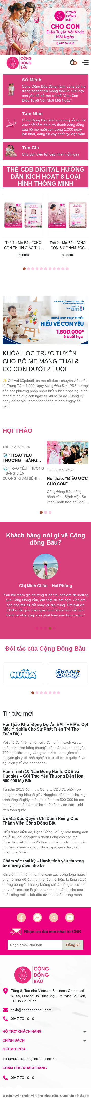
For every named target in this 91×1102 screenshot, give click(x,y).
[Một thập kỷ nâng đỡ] (45, 27)
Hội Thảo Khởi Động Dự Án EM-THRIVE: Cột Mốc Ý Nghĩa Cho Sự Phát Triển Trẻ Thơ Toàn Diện (45, 729)
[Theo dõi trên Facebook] (21, 917)
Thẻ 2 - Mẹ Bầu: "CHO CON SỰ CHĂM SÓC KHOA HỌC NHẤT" (68, 245)
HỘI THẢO (17, 430)
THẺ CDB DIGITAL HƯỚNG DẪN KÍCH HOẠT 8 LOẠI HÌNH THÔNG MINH (45, 176)
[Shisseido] (67, 673)
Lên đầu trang (74, 1099)
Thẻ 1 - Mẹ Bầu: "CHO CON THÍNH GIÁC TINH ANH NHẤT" (23, 245)
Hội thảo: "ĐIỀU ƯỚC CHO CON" (67, 481)
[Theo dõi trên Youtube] (69, 917)
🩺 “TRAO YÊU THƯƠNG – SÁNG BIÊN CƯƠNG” (20, 458)
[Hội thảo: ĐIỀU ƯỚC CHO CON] (67, 452)
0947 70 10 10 (22, 1019)
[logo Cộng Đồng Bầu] (32, 975)
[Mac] (23, 673)
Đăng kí (72, 945)
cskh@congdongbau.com (31, 1010)
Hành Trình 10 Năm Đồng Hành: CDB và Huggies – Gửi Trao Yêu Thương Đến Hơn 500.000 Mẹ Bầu (43, 776)
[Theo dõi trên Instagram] (53, 917)
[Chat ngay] (37, 917)
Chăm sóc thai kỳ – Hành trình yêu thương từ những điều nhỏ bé (43, 863)
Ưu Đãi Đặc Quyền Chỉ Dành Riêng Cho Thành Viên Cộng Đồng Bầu (40, 820)
